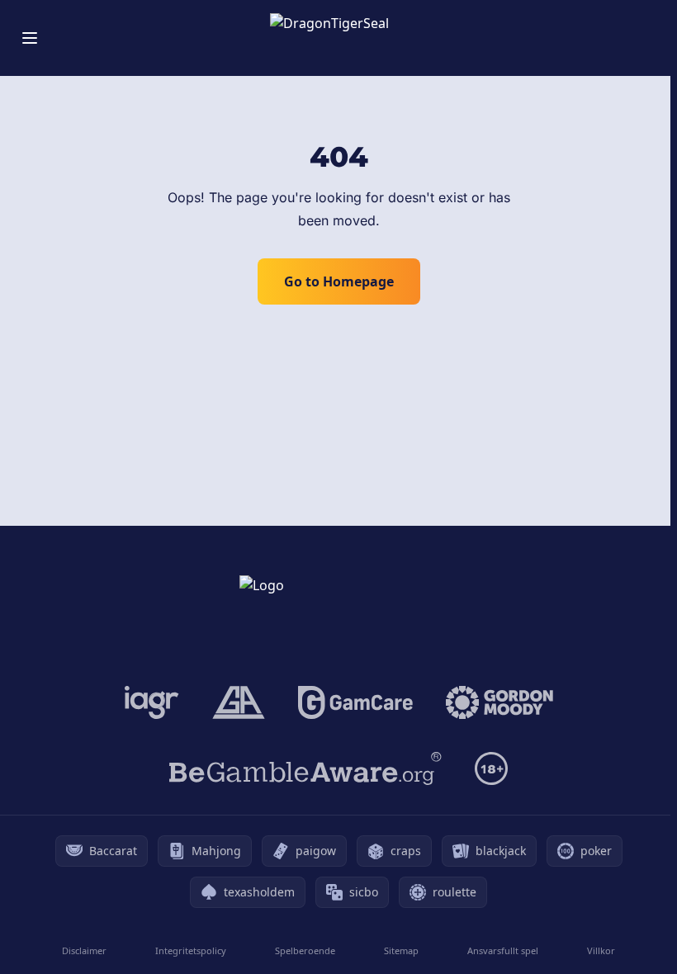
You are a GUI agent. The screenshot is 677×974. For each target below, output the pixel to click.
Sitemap (401, 950)
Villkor (601, 950)
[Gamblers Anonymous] (238, 702)
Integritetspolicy (190, 950)
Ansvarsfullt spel (502, 950)
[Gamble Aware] (305, 768)
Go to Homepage (339, 281)
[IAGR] (152, 702)
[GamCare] (355, 702)
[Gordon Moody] (499, 702)
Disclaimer (84, 950)
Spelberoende (305, 950)
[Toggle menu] (29, 37)
